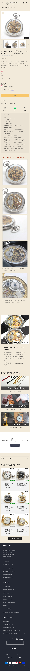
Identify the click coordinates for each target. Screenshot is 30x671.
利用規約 (4, 668)
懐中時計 (7, 7)
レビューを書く (15, 445)
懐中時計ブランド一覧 (8, 565)
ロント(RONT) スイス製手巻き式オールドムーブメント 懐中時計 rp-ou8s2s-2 (22, 484)
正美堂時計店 (6, 621)
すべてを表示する (15, 538)
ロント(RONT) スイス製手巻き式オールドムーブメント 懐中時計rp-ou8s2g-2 (22, 530)
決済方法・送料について (8, 589)
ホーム (2, 7)
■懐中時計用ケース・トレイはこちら (15, 409)
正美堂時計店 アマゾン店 (8, 627)
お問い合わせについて (8, 593)
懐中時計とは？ (6, 586)
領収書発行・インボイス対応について (11, 612)
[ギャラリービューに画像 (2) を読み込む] (15, 44)
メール (5, 110)
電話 (25, 110)
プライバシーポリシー (23, 665)
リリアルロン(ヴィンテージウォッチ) (11, 630)
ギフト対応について (7, 599)
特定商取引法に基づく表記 (24, 668)
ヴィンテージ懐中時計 (8, 568)
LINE (15, 110)
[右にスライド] (28, 44)
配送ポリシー (9, 668)
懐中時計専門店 (8, 665)
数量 (2, 75)
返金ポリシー (15, 665)
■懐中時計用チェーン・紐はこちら (15, 391)
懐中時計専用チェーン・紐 (9, 571)
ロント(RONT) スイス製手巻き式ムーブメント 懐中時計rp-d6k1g (8, 507)
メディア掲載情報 (7, 609)
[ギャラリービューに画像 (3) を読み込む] (23, 44)
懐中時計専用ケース (7, 574)
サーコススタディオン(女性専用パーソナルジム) (14, 633)
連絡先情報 (15, 668)
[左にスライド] (1, 44)
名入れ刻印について (7, 596)
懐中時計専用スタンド (8, 577)
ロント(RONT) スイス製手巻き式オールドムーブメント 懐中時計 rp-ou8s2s (8, 484)
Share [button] (4, 100)
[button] (2, 3)
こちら (12, 90)
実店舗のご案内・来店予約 (9, 602)
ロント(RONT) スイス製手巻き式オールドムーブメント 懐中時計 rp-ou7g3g (22, 507)
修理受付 (5, 605)
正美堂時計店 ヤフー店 (8, 624)
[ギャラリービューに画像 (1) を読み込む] (7, 44)
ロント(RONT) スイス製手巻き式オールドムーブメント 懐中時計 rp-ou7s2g (8, 530)
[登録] (22, 643)
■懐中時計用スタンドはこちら (15, 427)
